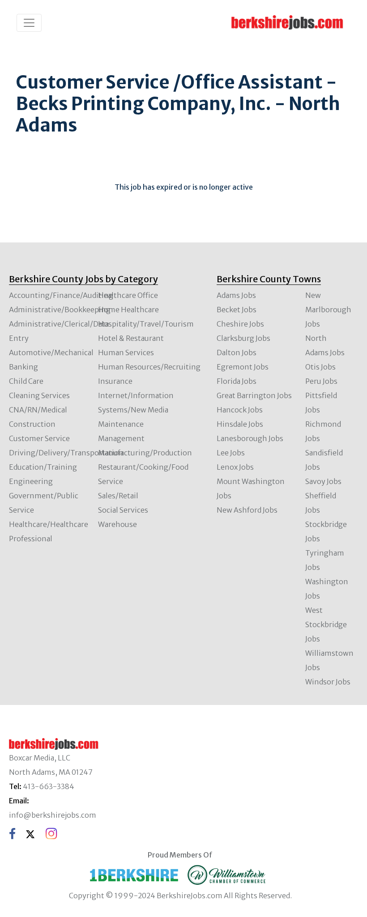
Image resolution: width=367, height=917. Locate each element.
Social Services (123, 509)
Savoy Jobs (323, 481)
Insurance (115, 381)
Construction (32, 424)
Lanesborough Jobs (250, 438)
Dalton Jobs (236, 352)
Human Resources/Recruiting (149, 366)
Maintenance (121, 424)
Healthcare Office (128, 295)
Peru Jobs (321, 381)
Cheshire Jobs (240, 323)
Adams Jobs (236, 295)
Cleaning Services (39, 395)
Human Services (126, 352)
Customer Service (39, 438)
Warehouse (117, 524)
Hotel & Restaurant (131, 338)
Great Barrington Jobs (254, 395)
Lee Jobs (231, 452)
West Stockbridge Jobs (326, 624)
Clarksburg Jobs (243, 338)
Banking (23, 366)
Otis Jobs (320, 366)
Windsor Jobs (327, 681)
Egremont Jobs (243, 366)
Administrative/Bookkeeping (60, 309)
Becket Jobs (236, 309)
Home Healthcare (128, 309)
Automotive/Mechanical (51, 352)
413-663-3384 (48, 786)
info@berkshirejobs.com (52, 815)
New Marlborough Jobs (328, 309)
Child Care (26, 381)
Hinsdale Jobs (240, 424)
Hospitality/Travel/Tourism (146, 323)
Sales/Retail (118, 495)
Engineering (31, 481)
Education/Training (43, 467)
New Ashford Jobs (247, 509)
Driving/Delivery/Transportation (66, 452)
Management (121, 438)
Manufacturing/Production (145, 452)
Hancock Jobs (240, 409)
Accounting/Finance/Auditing (61, 295)
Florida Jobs (236, 381)
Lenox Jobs (235, 467)
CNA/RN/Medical (38, 409)
